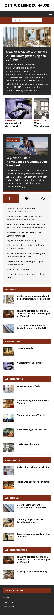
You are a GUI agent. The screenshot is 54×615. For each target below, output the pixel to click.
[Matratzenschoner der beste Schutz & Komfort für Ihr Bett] (8, 328)
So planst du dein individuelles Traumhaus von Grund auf (26, 161)
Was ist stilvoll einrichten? (13, 125)
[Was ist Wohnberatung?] (8, 447)
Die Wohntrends (25, 348)
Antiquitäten (12, 460)
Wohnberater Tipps (16, 550)
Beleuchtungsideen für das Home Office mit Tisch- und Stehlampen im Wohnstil (33, 313)
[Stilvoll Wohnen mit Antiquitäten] (8, 485)
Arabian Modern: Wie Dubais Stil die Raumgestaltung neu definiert (26, 55)
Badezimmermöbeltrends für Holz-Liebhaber (34, 535)
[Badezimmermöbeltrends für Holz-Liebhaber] (8, 537)
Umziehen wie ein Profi (17, 269)
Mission (6, 597)
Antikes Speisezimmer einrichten (33, 467)
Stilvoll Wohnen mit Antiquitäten (33, 481)
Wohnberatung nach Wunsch (31, 415)
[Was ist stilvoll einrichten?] (18, 108)
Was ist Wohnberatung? (43, 125)
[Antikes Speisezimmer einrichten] (8, 470)
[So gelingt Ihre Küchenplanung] (8, 574)
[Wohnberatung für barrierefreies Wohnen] (8, 403)
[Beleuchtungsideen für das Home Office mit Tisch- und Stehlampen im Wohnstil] (8, 314)
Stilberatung (12, 341)
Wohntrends (12, 497)
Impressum (8, 602)
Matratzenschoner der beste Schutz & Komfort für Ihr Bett (31, 326)
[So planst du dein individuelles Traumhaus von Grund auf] (27, 146)
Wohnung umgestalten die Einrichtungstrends (30, 520)
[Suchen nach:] (27, 20)
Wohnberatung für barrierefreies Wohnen (33, 401)
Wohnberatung (14, 379)
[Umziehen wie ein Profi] (8, 389)
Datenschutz (8, 606)
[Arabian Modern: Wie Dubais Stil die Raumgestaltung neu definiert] (27, 37)
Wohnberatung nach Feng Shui (32, 429)
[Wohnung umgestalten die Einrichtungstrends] (8, 522)
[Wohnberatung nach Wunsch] (8, 418)
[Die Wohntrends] (8, 351)
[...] (37, 90)
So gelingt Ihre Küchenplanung (21, 240)
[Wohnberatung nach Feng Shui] (8, 432)
